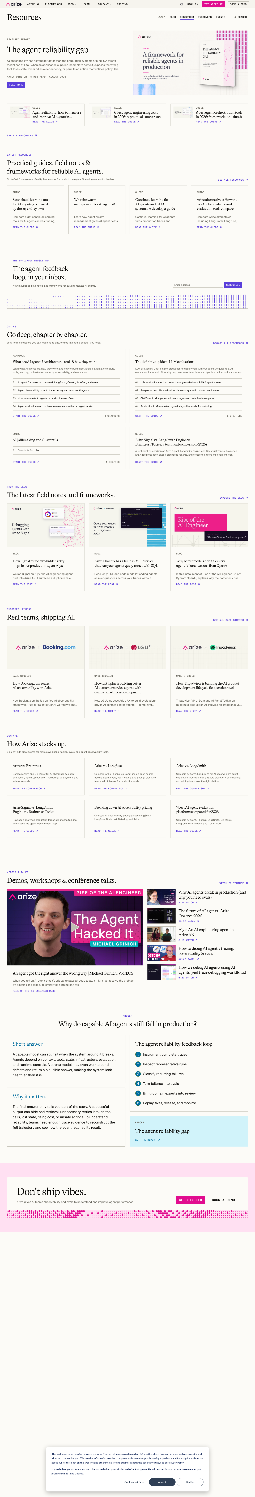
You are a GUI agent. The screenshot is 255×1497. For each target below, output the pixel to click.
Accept (162, 1482)
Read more (16, 84)
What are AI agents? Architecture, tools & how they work (54, 362)
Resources (187, 17)
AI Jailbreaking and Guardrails (35, 440)
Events (220, 17)
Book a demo (223, 1200)
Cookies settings (134, 1482)
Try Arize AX (213, 4)
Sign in (192, 4)
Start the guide (24, 416)
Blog (173, 17)
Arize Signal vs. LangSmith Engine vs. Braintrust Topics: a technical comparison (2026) (171, 442)
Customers (205, 17)
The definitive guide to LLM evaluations (164, 362)
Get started (190, 1200)
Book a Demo (238, 4)
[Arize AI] (14, 4)
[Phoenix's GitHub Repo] (181, 4)
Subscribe (233, 284)
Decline (190, 1482)
